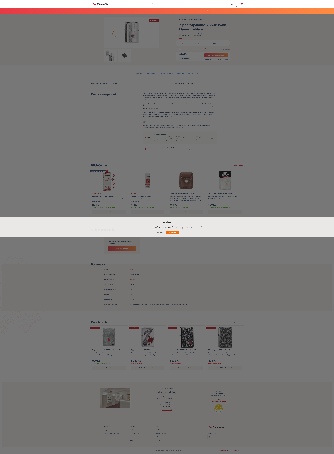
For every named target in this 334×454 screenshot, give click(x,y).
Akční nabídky (205, 11)
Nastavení (160, 232)
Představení (140, 73)
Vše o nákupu (152, 4)
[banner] (100, 4)
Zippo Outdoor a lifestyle (160, 11)
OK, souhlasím (172, 232)
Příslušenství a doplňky (179, 11)
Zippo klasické (120, 11)
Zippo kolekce (132, 11)
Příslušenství (152, 73)
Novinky (215, 11)
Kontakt (188, 4)
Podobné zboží (193, 73)
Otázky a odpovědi (166, 73)
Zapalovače (194, 11)
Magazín (170, 4)
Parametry (180, 73)
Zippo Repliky (144, 11)
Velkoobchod (179, 4)
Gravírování (161, 4)
